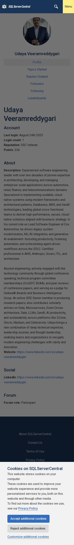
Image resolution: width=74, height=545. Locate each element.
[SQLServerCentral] (3, 6)
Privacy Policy (28, 508)
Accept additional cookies (28, 518)
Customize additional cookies (28, 537)
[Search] (56, 6)
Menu (68, 6)
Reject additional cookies (28, 528)
